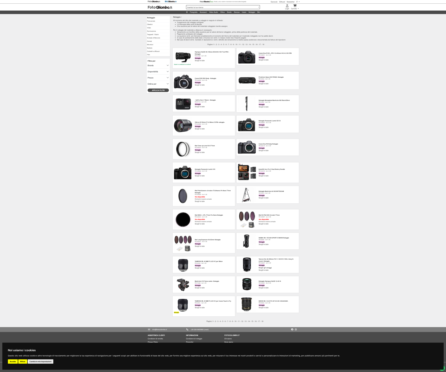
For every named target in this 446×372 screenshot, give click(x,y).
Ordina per (152, 83)
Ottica (222, 12)
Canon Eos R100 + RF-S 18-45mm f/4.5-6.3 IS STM (275, 53)
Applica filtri (158, 90)
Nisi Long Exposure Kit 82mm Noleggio (208, 240)
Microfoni (150, 44)
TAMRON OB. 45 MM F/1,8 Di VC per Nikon (209, 261)
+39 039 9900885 (197, 329)
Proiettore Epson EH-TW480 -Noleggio (271, 77)
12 (243, 44)
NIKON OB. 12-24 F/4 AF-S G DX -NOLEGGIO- (273, 301)
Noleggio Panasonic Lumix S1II (205, 169)
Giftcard (282, 2)
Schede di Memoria (153, 38)
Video (149, 28)
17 (260, 44)
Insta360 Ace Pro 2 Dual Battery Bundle (272, 169)
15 (253, 44)
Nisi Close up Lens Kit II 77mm (205, 146)
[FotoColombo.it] (165, 7)
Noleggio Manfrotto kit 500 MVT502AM (271, 191)
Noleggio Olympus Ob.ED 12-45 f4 (270, 281)
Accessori (203, 12)
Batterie (149, 48)
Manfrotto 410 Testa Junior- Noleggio (207, 281)
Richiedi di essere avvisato (203, 199)
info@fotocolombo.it (159, 329)
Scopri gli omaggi (265, 268)
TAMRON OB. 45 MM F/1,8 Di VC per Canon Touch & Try (213, 301)
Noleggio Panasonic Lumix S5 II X (270, 121)
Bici (258, 12)
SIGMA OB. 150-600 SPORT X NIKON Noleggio (274, 238)
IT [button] (297, 2)
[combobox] (223, 7)
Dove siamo (228, 342)
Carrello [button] (294, 8)
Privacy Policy (153, 342)
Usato (244, 12)
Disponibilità (153, 71)
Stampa (237, 12)
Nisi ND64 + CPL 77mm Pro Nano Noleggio (209, 215)
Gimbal (149, 41)
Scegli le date (200, 60)
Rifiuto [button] (22, 361)
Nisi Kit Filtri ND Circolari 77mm (269, 215)
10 (236, 44)
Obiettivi (150, 24)
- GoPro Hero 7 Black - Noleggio (205, 100)
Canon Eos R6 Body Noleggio (268, 144)
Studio (229, 12)
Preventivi (189, 342)
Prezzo (150, 77)
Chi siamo (228, 338)
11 (240, 44)
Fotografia (193, 12)
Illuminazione (151, 31)
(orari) (206, 329)
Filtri (148, 54)
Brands (151, 65)
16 (256, 44)
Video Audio (213, 12)
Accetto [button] (13, 361)
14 (250, 44)
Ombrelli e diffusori (153, 51)
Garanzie (274, 2)
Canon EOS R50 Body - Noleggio (205, 78)
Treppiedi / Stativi (153, 34)
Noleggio (252, 12)
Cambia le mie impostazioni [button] (40, 361)
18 (263, 44)
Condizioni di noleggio (194, 338)
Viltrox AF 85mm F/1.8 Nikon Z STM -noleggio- (210, 122)
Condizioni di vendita (155, 338)
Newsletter (291, 2)
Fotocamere (151, 21)
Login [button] (287, 8)
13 (246, 44)
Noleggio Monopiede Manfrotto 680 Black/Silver (274, 100)
